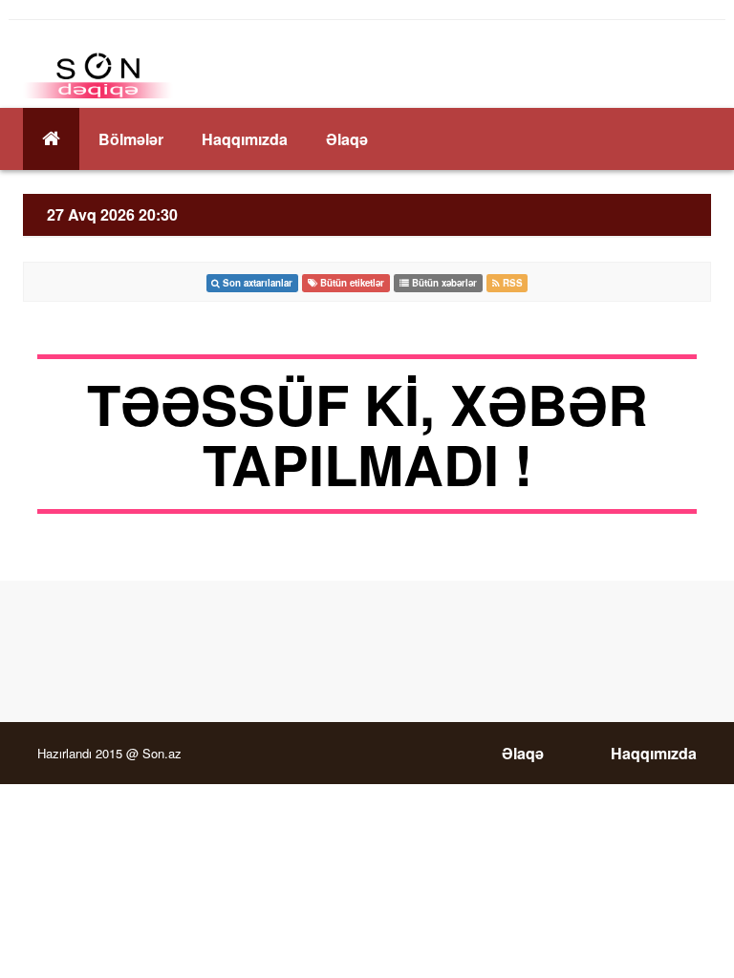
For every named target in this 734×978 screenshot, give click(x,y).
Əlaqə (347, 139)
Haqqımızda (245, 139)
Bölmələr (130, 139)
